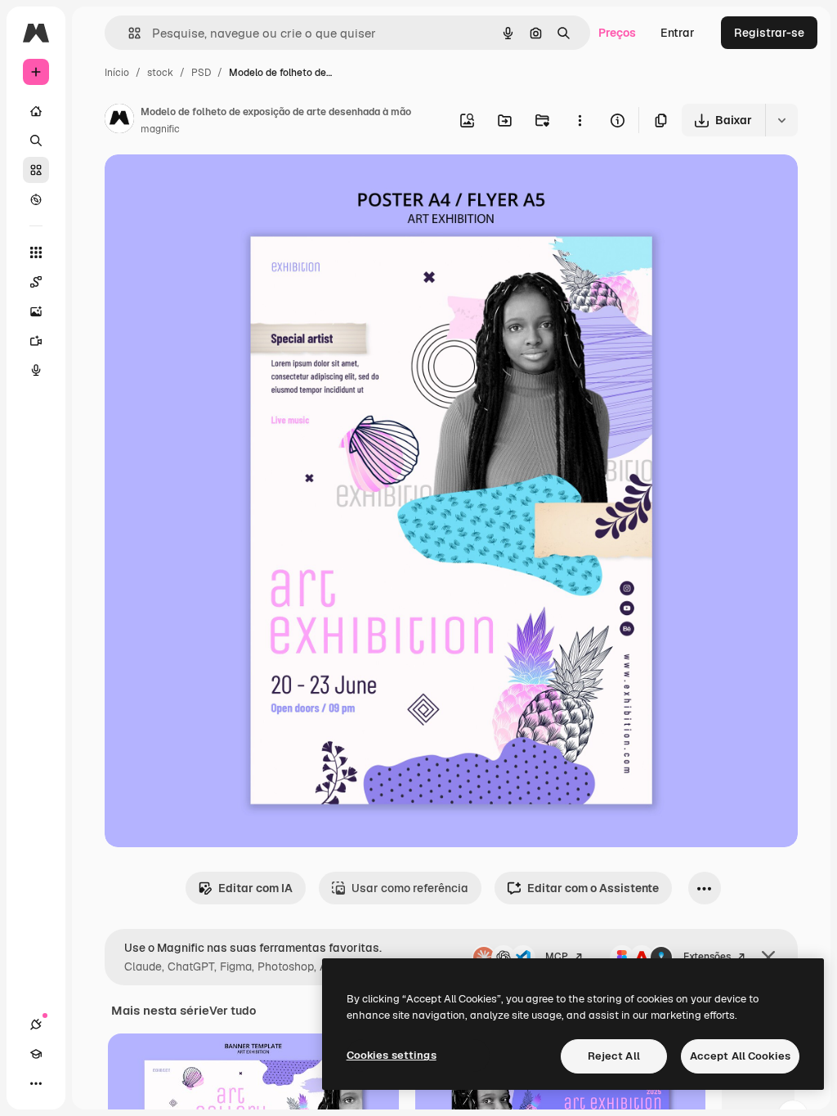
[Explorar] (36, 199)
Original (209, 186)
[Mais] (36, 1083)
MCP (556, 956)
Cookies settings (391, 1055)
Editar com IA (255, 888)
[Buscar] (36, 140)
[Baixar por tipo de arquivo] (781, 120)
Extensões (707, 956)
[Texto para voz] (36, 370)
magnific (160, 129)
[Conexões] (36, 1024)
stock (160, 72)
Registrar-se (769, 32)
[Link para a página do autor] (119, 121)
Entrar (677, 32)
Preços (617, 32)
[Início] (36, 111)
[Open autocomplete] (127, 33)
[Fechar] (768, 957)
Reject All (614, 1056)
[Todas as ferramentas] (36, 252)
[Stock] (36, 170)
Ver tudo (232, 1010)
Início (117, 72)
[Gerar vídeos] (36, 341)
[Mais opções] (579, 120)
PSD (201, 72)
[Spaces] (36, 282)
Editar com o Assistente (593, 888)
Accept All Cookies (740, 1056)
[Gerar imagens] (36, 311)
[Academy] (36, 1054)
